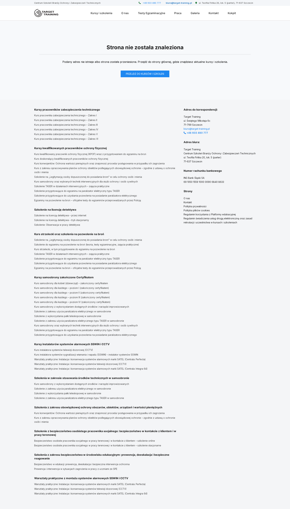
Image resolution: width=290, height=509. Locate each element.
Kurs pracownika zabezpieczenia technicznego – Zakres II (65, 120)
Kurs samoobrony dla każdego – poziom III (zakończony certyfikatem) (72, 297)
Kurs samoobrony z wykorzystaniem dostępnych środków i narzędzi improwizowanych (81, 306)
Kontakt (214, 13)
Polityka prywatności (195, 206)
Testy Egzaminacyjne (151, 13)
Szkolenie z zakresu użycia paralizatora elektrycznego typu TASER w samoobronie (79, 321)
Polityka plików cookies (197, 210)
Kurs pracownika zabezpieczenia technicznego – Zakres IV (66, 129)
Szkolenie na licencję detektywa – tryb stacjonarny (61, 220)
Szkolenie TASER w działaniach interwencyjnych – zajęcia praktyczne (71, 186)
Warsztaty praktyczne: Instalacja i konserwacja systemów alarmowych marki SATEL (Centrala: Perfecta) (90, 359)
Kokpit (232, 13)
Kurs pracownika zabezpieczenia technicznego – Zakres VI (66, 139)
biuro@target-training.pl (178, 3)
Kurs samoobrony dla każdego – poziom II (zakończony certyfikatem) (71, 292)
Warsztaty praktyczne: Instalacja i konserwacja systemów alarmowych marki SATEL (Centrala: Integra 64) (90, 368)
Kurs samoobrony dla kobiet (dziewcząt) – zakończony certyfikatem (71, 283)
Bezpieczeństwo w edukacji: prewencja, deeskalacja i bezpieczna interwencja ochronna (82, 464)
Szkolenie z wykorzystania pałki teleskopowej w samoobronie (67, 316)
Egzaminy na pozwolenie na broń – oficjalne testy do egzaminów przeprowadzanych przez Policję (87, 200)
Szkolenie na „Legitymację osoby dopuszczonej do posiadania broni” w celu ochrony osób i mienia (88, 177)
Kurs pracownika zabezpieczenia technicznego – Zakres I (65, 115)
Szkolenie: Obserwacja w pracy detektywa (57, 225)
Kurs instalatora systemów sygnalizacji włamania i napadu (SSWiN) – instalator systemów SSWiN (86, 354)
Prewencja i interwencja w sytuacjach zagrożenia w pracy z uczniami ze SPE (75, 469)
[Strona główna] (46, 13)
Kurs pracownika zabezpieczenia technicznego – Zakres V (66, 134)
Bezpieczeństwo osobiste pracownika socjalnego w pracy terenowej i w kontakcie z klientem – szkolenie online (94, 440)
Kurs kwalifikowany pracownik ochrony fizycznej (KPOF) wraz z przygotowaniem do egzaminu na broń (90, 154)
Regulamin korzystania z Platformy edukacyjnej (210, 214)
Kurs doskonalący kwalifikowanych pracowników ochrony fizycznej (71, 158)
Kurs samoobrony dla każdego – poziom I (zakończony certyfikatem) (71, 288)
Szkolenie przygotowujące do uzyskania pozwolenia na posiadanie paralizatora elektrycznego (85, 195)
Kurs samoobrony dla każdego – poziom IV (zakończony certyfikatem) (72, 302)
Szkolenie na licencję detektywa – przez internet (60, 215)
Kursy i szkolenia (101, 13)
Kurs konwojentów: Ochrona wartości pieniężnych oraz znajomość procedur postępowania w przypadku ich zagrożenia (99, 163)
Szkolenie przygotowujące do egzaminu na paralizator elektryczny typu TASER (77, 191)
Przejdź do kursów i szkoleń (145, 73)
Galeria (195, 13)
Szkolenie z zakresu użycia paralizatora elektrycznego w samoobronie (72, 311)
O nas (125, 13)
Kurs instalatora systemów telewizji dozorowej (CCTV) (63, 350)
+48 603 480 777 (151, 3)
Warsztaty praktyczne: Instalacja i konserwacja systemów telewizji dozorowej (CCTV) (80, 364)
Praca (177, 13)
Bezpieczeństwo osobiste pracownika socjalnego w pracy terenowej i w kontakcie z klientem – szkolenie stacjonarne (97, 445)
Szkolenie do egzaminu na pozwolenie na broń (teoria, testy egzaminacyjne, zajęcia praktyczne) (86, 244)
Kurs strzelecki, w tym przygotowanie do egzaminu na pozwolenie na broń (74, 249)
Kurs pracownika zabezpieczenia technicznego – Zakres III (66, 124)
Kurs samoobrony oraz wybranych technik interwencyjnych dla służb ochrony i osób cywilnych (86, 181)
